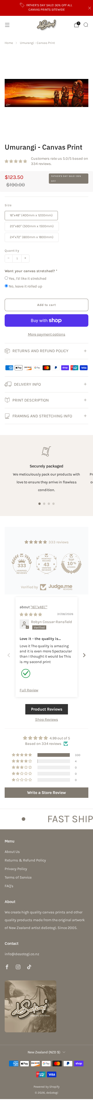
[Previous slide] (9, 655)
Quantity (12, 250)
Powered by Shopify (46, 1086)
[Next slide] (84, 655)
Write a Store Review (46, 792)
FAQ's (9, 886)
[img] (31, 614)
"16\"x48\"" (38, 607)
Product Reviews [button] (46, 709)
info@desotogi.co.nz (22, 954)
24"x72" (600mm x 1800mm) (31, 237)
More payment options (46, 334)
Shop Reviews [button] (46, 719)
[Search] (85, 24)
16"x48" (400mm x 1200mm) (31, 215)
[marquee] (46, 819)
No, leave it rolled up (25, 286)
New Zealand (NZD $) (44, 1052)
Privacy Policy (16, 869)
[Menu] (7, 25)
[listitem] (46, 8)
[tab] (39, 504)
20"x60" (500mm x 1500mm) (32, 226)
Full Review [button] (29, 690)
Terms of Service (18, 877)
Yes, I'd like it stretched (28, 278)
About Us (12, 852)
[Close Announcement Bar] (89, 8)
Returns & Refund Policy (25, 860)
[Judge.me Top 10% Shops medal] (71, 563)
